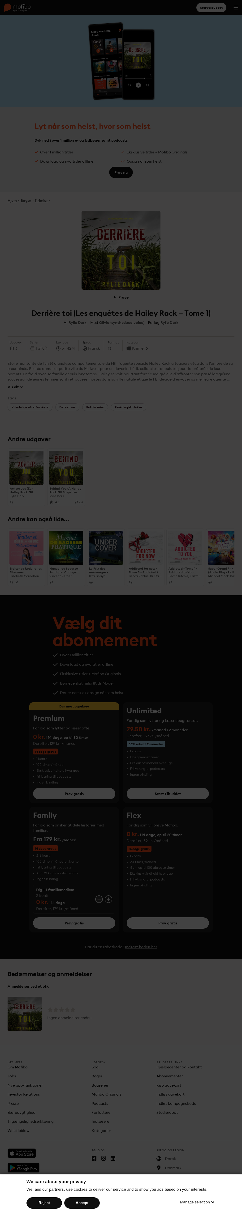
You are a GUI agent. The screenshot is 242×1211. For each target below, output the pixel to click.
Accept (82, 1203)
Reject (44, 1203)
